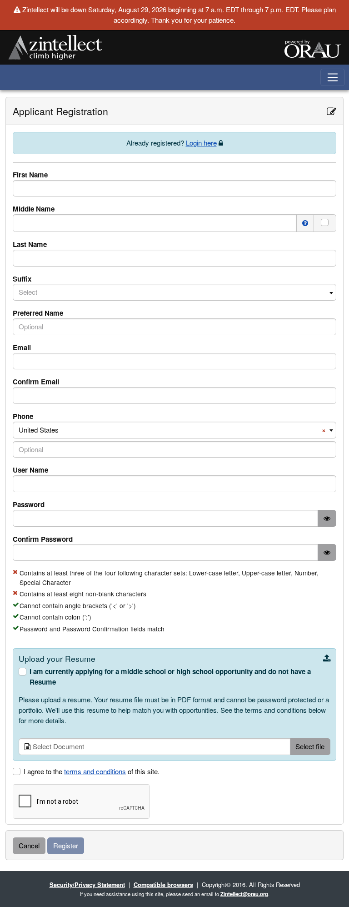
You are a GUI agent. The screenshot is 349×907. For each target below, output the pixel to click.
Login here (201, 142)
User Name (30, 470)
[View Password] (327, 518)
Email (22, 348)
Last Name (30, 244)
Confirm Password (43, 539)
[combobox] (174, 292)
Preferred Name (38, 313)
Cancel (29, 845)
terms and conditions (95, 771)
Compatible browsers (163, 884)
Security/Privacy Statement (87, 884)
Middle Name (34, 209)
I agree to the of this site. (92, 771)
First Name (30, 175)
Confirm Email (36, 382)
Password (29, 504)
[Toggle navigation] (332, 77)
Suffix (22, 279)
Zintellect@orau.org (244, 893)
